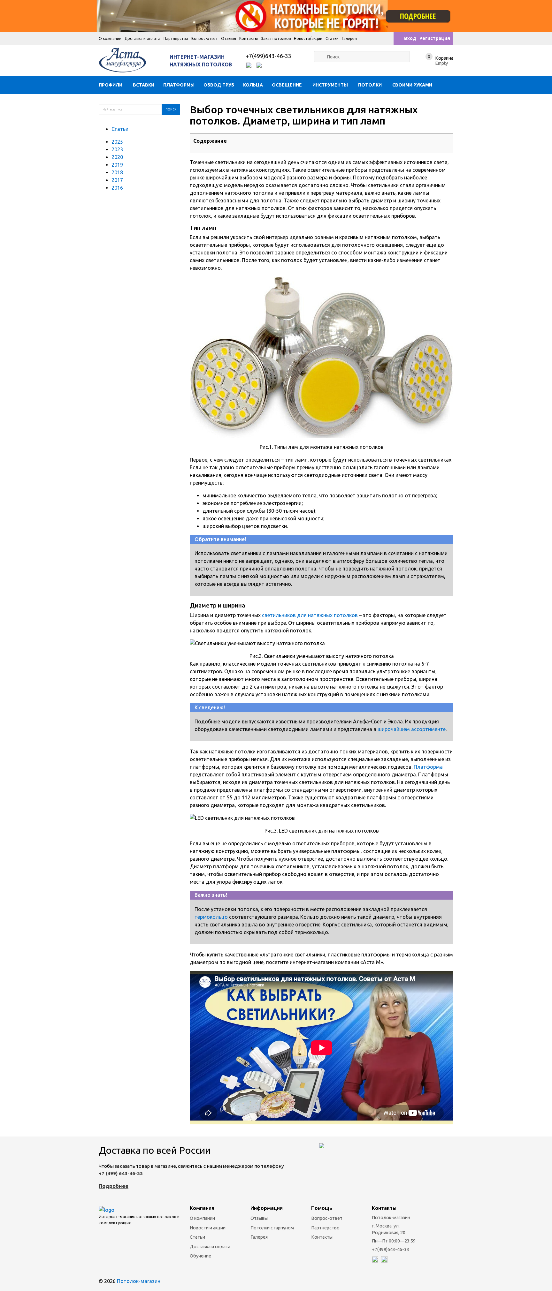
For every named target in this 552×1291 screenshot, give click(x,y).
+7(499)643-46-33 (268, 56)
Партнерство (176, 38)
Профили (110, 84)
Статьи (332, 38)
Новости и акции (208, 1227)
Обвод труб (218, 84)
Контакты (248, 38)
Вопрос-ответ (204, 38)
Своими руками (412, 84)
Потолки (370, 84)
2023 (117, 149)
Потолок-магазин (138, 1281)
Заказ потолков (276, 38)
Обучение (200, 1255)
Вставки (143, 84)
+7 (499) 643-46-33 (121, 1173)
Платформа (428, 767)
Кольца (253, 84)
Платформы (179, 84)
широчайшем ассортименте (412, 729)
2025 (117, 142)
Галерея (349, 38)
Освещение (287, 84)
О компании (110, 38)
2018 (117, 172)
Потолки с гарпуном (272, 1227)
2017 (117, 180)
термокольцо (211, 917)
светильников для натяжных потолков (310, 615)
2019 (117, 165)
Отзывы (228, 38)
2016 (117, 188)
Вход (410, 38)
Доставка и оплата (142, 38)
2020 (117, 157)
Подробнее (113, 1186)
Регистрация (434, 38)
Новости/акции (308, 38)
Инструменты (330, 84)
